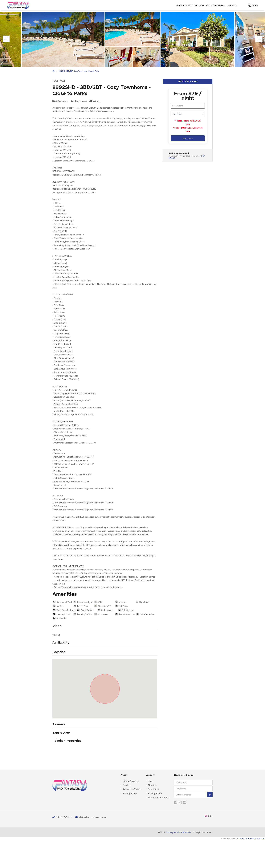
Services (199, 5)
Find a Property (184, 5)
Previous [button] (6, 39)
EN (209, 816)
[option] (132, 39)
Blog (150, 781)
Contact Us (153, 789)
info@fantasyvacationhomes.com (92, 817)
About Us (233, 5)
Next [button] (258, 39)
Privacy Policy (130, 793)
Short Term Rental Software (252, 838)
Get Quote (188, 138)
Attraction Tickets (216, 5)
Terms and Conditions (159, 797)
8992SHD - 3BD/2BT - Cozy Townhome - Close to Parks (79, 71)
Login (254, 5)
